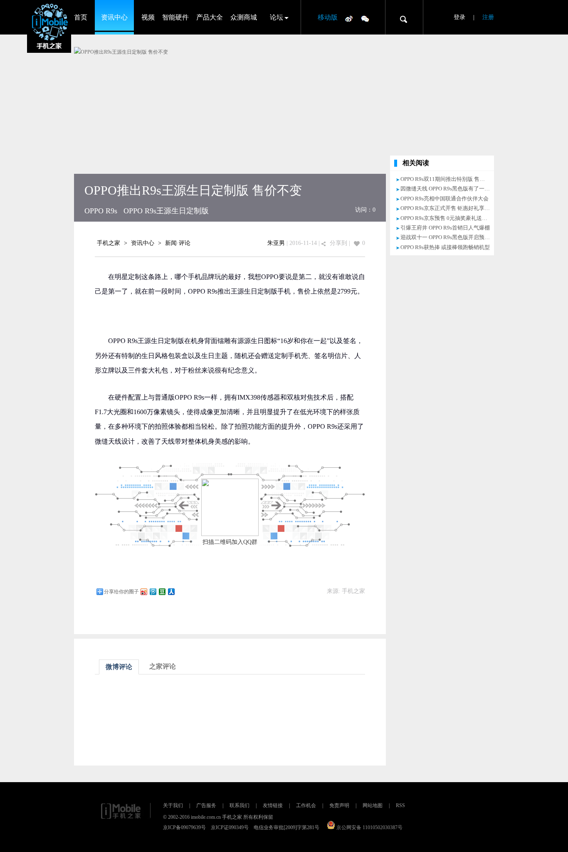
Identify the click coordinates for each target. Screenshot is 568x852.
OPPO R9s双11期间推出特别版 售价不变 (448, 179)
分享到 (338, 243)
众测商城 (243, 17)
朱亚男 (276, 243)
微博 (349, 18)
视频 (148, 17)
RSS (400, 805)
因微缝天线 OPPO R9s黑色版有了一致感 (447, 188)
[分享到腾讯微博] (152, 591)
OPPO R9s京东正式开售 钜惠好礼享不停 (447, 208)
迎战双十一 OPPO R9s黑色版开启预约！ (447, 237)
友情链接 (273, 805)
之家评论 (162, 666)
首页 (80, 17)
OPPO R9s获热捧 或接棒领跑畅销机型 (445, 247)
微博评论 (119, 666)
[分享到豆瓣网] (161, 591)
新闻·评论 (177, 243)
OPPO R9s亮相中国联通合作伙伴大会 (444, 198)
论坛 (276, 17)
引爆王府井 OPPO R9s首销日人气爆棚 (445, 228)
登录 (459, 17)
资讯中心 (114, 17)
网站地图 (373, 805)
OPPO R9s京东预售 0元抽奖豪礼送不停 (446, 218)
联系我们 (239, 805)
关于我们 (173, 805)
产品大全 (209, 17)
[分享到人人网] (170, 591)
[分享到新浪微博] (143, 591)
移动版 (328, 17)
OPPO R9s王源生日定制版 (166, 211)
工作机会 (306, 805)
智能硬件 (175, 17)
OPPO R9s (100, 211)
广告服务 (206, 805)
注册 (488, 17)
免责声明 (339, 805)
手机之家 (108, 243)
